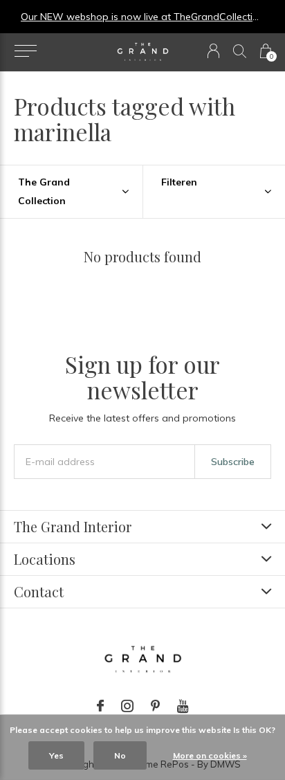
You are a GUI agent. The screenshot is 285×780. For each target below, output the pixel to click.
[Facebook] (100, 706)
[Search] (239, 51)
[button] (25, 51)
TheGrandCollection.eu (186, 16)
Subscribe (233, 461)
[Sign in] (213, 51)
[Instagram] (127, 706)
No (120, 755)
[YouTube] (183, 706)
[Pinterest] (155, 706)
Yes (56, 755)
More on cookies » (210, 755)
